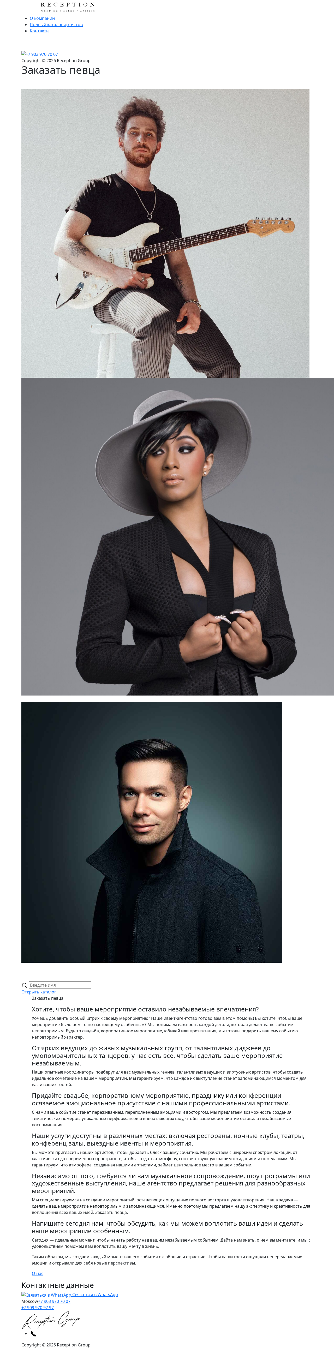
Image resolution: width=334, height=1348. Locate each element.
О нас (37, 1273)
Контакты (39, 31)
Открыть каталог (38, 992)
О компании (42, 18)
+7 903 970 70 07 (54, 1301)
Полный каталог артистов (56, 24)
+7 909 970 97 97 (37, 1307)
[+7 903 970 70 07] (39, 54)
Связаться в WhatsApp (94, 1294)
